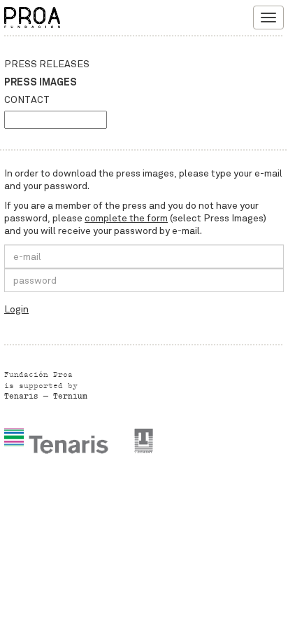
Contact (27, 100)
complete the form (126, 218)
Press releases (46, 64)
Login (16, 309)
